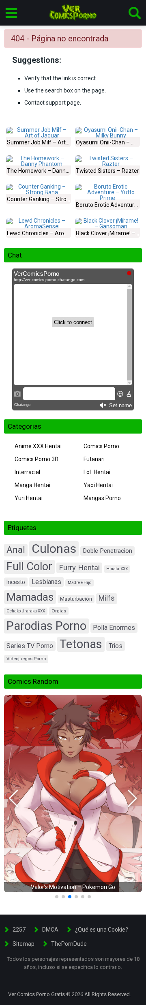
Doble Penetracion (107, 550)
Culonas (54, 548)
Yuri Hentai (29, 498)
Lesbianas (46, 582)
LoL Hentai (97, 472)
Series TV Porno (29, 646)
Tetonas (81, 644)
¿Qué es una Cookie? (101, 929)
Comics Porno (101, 446)
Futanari (94, 459)
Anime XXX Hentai (38, 446)
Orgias (59, 611)
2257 (19, 929)
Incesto (15, 582)
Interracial (27, 472)
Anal (15, 549)
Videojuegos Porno (26, 658)
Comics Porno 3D (36, 459)
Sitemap (23, 944)
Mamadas (30, 597)
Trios (115, 646)
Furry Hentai (79, 567)
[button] (13, 798)
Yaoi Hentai (98, 485)
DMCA (50, 929)
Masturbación (76, 599)
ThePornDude (69, 944)
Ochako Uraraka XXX (25, 611)
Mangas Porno (102, 498)
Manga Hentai (32, 485)
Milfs (107, 598)
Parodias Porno (46, 626)
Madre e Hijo (79, 582)
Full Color (29, 566)
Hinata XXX (117, 568)
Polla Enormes (114, 627)
